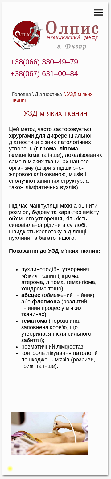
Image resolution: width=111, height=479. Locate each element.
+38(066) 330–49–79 (44, 62)
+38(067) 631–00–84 (44, 73)
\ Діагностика (47, 94)
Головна (21, 94)
